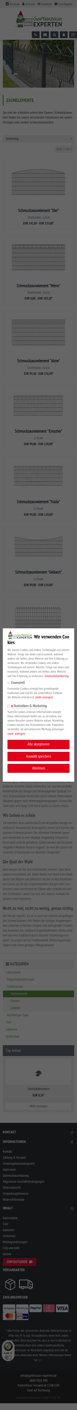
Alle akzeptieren (38, 744)
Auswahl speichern (38, 756)
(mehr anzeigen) (44, 697)
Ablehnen (38, 768)
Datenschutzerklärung (56, 676)
